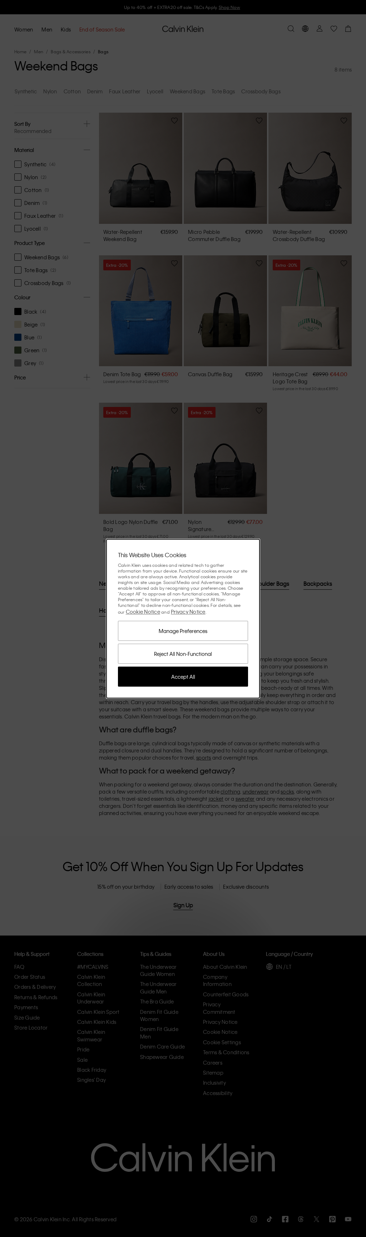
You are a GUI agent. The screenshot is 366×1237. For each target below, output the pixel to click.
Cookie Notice (143, 611)
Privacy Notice (188, 611)
